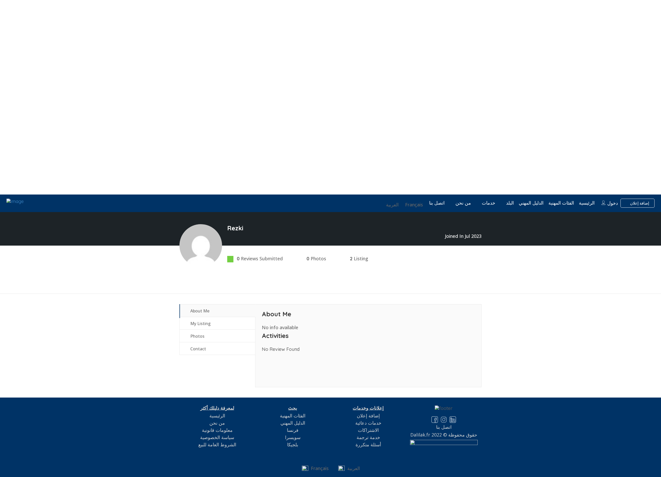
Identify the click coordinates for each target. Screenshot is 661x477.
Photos (196, 336)
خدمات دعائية (368, 423)
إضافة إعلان (639, 203)
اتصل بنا (437, 203)
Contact (197, 349)
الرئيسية (587, 203)
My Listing (200, 323)
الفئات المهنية (561, 203)
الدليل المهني (531, 203)
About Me (199, 311)
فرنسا (292, 430)
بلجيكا (292, 444)
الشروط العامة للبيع (217, 444)
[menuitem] (414, 204)
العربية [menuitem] (353, 468)
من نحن (463, 203)
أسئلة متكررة (368, 444)
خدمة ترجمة (368, 437)
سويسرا (293, 437)
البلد (510, 203)
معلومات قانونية (217, 430)
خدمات (488, 203)
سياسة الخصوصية (217, 437)
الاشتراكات (368, 430)
